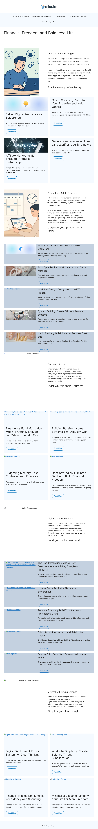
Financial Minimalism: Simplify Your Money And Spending (25, 797)
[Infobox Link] (72, 89)
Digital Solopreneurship (78, 16)
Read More (12, 132)
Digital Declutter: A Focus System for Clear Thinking (23, 753)
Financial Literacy (61, 16)
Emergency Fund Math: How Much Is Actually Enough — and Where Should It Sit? (24, 432)
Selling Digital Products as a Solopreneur (24, 116)
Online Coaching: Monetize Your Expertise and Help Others (69, 103)
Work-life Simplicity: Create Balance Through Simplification (70, 755)
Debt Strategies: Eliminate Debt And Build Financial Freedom (69, 476)
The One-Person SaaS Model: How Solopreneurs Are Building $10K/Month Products (59, 566)
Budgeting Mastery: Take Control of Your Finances (22, 474)
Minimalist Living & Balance (49, 22)
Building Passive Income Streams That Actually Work (70, 430)
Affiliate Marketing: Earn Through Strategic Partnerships (21, 159)
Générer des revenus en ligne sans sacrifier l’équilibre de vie (71, 143)
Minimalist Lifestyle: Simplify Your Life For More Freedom (70, 797)
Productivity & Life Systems (41, 16)
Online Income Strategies (20, 16)
